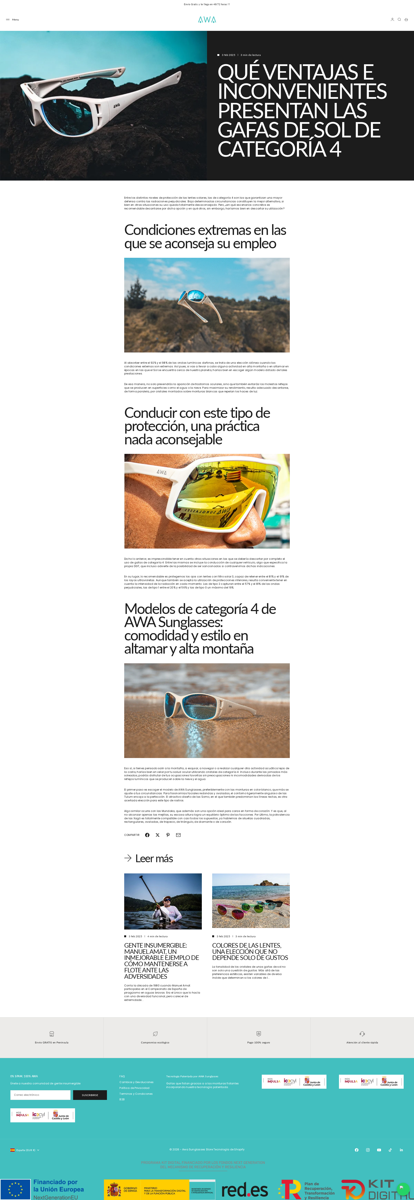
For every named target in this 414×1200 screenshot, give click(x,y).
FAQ (122, 1076)
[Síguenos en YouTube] (379, 1150)
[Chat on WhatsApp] (403, 1189)
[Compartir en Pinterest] (168, 835)
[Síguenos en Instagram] (368, 1150)
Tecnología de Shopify (229, 1149)
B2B (122, 1099)
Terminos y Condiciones (136, 1094)
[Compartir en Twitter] (157, 835)
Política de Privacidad (134, 1088)
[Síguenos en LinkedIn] (401, 1150)
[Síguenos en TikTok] (390, 1150)
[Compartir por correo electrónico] (178, 835)
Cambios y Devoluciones (136, 1082)
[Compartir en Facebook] (147, 835)
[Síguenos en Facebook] (356, 1150)
